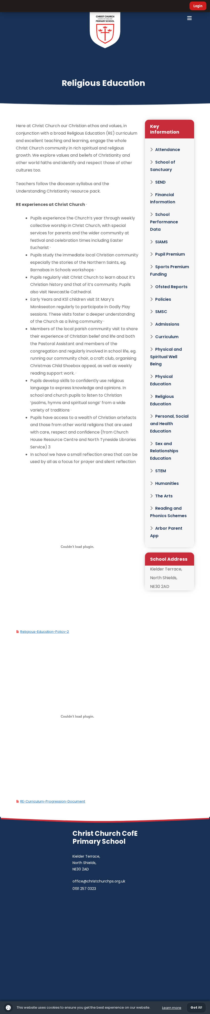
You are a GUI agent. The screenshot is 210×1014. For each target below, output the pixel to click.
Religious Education (162, 400)
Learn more (171, 1008)
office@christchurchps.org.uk (98, 881)
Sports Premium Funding (169, 270)
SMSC (161, 312)
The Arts (164, 496)
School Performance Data (164, 222)
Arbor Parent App (166, 532)
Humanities (167, 483)
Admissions (167, 324)
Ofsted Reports (171, 287)
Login (198, 6)
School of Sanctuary (162, 166)
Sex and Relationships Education (164, 451)
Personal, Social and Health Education (169, 423)
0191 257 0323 (84, 888)
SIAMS (161, 242)
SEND (160, 182)
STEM (160, 471)
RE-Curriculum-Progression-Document (52, 801)
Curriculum (166, 337)
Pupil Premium (170, 254)
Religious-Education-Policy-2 (44, 631)
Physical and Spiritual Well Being (166, 356)
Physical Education (161, 380)
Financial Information (162, 198)
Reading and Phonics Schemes (168, 512)
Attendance (167, 150)
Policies (163, 299)
